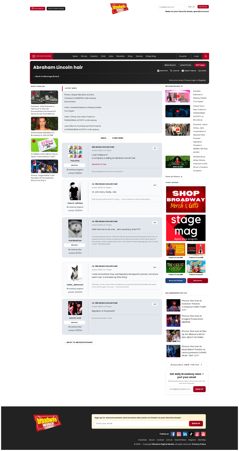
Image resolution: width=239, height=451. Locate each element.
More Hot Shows (176, 280)
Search (176, 71)
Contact (160, 440)
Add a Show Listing (56, 8)
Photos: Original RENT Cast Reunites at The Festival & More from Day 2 (42, 171)
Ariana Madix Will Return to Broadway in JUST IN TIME (42, 127)
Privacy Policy (199, 444)
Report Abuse (190, 71)
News (75, 56)
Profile (74, 165)
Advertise (142, 440)
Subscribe (117, 138)
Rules (204, 71)
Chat (103, 56)
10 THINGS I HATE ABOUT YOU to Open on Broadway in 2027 (44, 149)
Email (104, 138)
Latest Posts (185, 65)
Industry (94, 56)
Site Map (202, 440)
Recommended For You (176, 293)
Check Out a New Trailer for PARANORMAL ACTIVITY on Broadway (199, 113)
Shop (130, 56)
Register (183, 56)
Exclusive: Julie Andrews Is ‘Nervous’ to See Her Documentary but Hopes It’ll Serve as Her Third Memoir (43, 103)
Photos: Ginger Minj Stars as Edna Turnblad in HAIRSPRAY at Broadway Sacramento (80, 98)
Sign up (199, 389)
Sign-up (191, 7)
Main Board (170, 65)
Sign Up (196, 423)
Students (120, 56)
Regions (192, 440)
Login (196, 56)
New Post (164, 71)
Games (139, 56)
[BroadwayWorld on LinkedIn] (185, 433)
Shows (84, 56)
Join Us (169, 440)
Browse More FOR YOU (185, 364)
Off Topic (200, 65)
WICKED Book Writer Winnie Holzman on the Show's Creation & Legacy (200, 163)
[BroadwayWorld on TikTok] (191, 433)
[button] (205, 56)
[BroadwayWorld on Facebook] (172, 433)
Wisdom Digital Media (163, 444)
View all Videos (172, 176)
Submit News (180, 440)
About (151, 440)
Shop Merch (39, 8)
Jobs (111, 56)
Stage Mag (151, 56)
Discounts (197, 280)
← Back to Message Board (46, 76)
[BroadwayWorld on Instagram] (178, 433)
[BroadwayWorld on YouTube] (203, 433)
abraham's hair (99, 164)
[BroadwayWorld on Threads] (197, 433)
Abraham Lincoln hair (103, 147)
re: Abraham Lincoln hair (105, 184)
